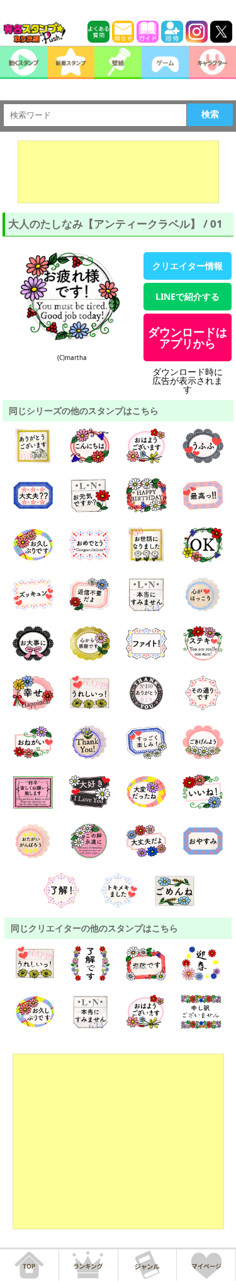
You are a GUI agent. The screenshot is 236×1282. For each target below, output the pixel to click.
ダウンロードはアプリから (187, 337)
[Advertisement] (118, 171)
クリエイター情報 (187, 266)
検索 (210, 114)
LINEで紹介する (187, 296)
